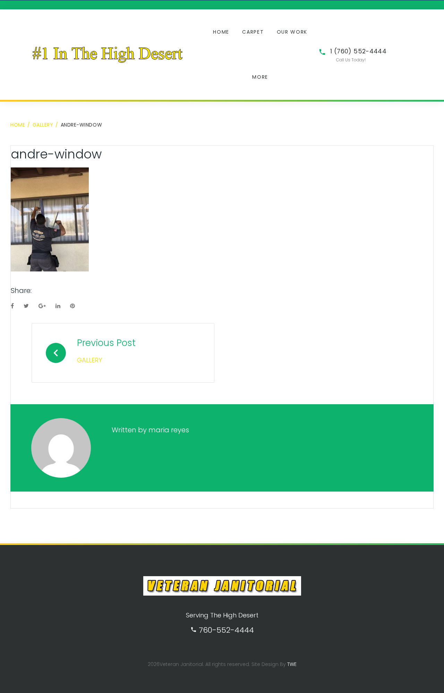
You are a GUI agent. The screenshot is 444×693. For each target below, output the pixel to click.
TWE (292, 664)
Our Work (292, 31)
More (260, 76)
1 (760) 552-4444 (358, 51)
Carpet (253, 31)
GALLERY (43, 124)
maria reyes (168, 430)
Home (221, 31)
